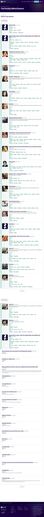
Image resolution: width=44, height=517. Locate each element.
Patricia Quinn (11, 223)
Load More (22, 290)
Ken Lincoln (11, 264)
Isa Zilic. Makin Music (6, 478)
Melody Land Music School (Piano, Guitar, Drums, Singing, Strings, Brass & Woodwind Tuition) (20, 366)
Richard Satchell (12, 25)
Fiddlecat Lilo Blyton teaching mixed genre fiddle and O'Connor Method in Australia (25, 146)
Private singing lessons (6, 375)
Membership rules (20, 508)
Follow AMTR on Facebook (4, 512)
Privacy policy (26, 509)
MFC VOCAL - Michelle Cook (14, 76)
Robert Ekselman (12, 186)
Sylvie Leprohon (12, 161)
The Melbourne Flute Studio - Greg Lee (16, 51)
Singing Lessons (5, 407)
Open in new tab (18, 25)
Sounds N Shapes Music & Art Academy (9, 399)
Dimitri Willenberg (5, 470)
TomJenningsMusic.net (6, 383)
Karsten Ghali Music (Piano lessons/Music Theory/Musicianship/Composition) (17, 351)
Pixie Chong (11, 275)
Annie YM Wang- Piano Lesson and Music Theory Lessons (13, 431)
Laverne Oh (11, 248)
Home (22, 1)
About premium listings (13, 510)
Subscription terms (20, 509)
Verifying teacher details (13, 512)
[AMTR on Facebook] (42, 1)
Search (25, 1)
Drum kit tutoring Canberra (14, 201)
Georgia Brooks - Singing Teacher (8, 358)
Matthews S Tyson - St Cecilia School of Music (17, 173)
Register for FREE (36, 1)
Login (32, 1)
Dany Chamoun (12, 65)
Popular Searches (28, 1)
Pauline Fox (11, 104)
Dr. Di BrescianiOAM (5, 446)
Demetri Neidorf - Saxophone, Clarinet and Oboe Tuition (20, 132)
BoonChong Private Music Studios (15, 117)
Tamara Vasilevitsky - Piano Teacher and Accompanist (19, 236)
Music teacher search (5, 502)
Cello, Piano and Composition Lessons (9, 391)
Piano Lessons (4, 438)
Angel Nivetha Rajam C (6, 454)
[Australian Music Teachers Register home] (3, 1)
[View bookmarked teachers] (40, 1)
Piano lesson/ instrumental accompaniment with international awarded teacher (17, 462)
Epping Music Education (6, 423)
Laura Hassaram (12, 91)
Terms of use (26, 508)
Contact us (12, 508)
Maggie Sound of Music (6, 415)
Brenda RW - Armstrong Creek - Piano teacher (18, 211)
